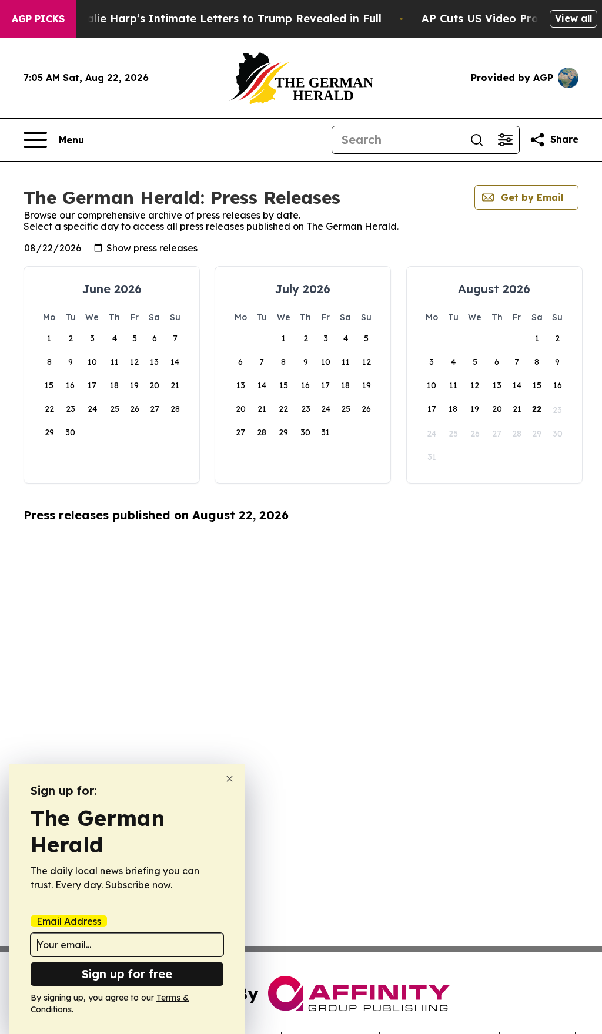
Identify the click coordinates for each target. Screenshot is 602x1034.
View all (573, 18)
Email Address (68, 921)
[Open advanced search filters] (505, 139)
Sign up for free (127, 973)
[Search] (477, 139)
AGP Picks (38, 19)
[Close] (229, 778)
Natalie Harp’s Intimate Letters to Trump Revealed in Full (224, 18)
